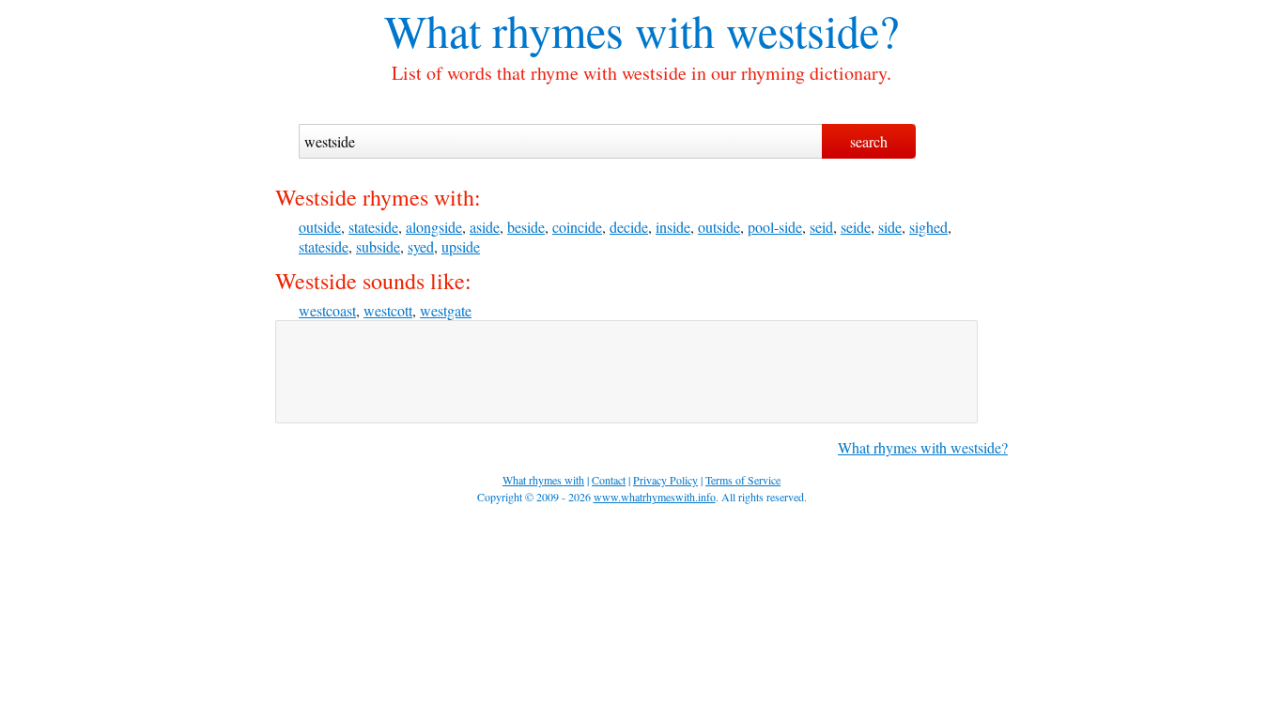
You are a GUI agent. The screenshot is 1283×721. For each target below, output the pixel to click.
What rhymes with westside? (923, 447)
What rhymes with (549, 30)
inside (673, 227)
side (890, 227)
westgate (445, 310)
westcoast (327, 310)
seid (821, 227)
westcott (387, 310)
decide (629, 227)
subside (378, 246)
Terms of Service (743, 479)
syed (421, 246)
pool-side (775, 227)
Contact (609, 479)
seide (856, 227)
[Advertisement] (626, 372)
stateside (373, 227)
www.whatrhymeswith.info (655, 496)
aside (485, 227)
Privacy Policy (665, 479)
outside (320, 227)
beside (526, 227)
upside (460, 246)
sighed (928, 227)
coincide (577, 227)
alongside (434, 227)
